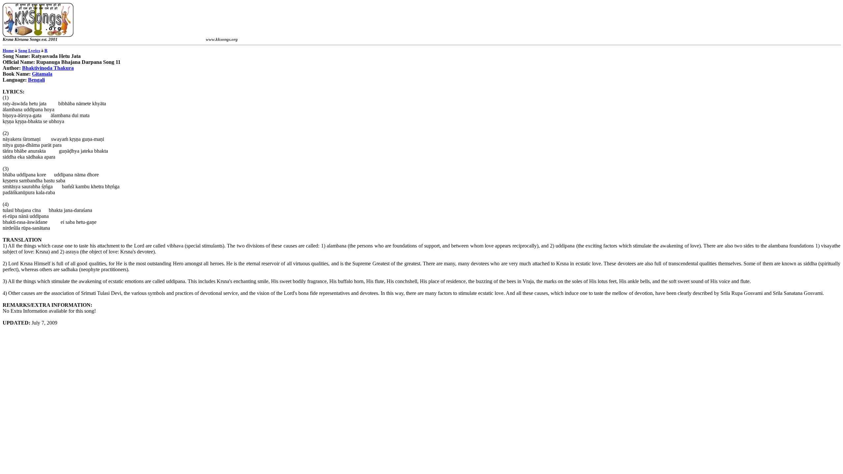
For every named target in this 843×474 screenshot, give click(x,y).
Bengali (36, 80)
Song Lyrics (29, 50)
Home (8, 50)
